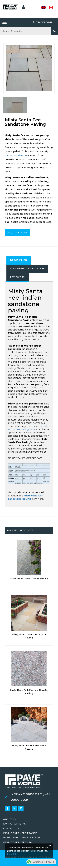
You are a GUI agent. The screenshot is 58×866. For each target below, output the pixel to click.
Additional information (27, 268)
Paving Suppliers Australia (22, 837)
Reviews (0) (17, 277)
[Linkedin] (21, 808)
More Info (12, 853)
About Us (9, 819)
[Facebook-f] (7, 808)
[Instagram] (14, 808)
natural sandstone (16, 155)
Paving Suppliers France (20, 833)
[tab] (18, 260)
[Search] (54, 31)
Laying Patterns (14, 823)
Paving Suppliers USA (17, 842)
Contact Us (11, 828)
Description (18, 260)
